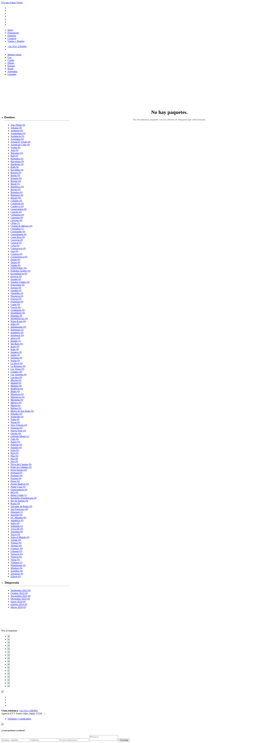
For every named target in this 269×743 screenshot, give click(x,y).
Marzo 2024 (18, 607)
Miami (15, 405)
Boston (16, 181)
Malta (15, 391)
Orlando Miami (20, 436)
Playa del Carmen (21, 464)
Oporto (16, 433)
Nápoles (16, 414)
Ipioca (15, 338)
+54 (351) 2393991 (28, 710)
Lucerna (16, 377)
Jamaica (16, 352)
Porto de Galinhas (21, 467)
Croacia (16, 242)
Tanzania (17, 531)
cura (14, 251)
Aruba (15, 147)
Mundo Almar (14, 54)
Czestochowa (19, 257)
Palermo (16, 444)
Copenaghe (18, 231)
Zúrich (16, 576)
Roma (15, 503)
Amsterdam (18, 133)
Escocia (16, 276)
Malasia (16, 386)
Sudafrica (17, 520)
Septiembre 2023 (21, 590)
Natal (15, 419)
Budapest (17, 195)
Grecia (16, 307)
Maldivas (17, 388)
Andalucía (17, 136)
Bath (15, 167)
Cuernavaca (18, 248)
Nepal (15, 422)
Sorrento (16, 515)
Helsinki (16, 315)
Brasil (10, 68)
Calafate (16, 200)
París (15, 450)
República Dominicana (24, 498)
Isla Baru (17, 343)
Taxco (15, 534)
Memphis (17, 400)
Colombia (17, 228)
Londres (16, 371)
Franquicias (13, 32)
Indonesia (17, 329)
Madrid (16, 383)
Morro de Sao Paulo (22, 411)
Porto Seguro (19, 470)
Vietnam (16, 562)
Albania (16, 128)
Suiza (15, 523)
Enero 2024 (18, 601)
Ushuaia (16, 551)
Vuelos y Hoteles (15, 41)
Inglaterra (17, 332)
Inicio (10, 30)
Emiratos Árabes (20, 271)
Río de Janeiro (19, 500)
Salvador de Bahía (21, 506)
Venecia (16, 557)
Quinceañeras (19, 489)
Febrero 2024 (19, 604)
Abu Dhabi (18, 125)
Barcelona (17, 161)
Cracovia (17, 240)
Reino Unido (19, 495)
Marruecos (17, 397)
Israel (15, 346)
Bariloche (17, 164)
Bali (14, 156)
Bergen (16, 172)
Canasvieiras (18, 209)
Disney (10, 63)
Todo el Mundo (20, 537)
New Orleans (19, 425)
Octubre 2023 (19, 593)
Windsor (16, 568)
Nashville (17, 416)
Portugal (16, 472)
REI (14, 492)
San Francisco (19, 509)
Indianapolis (18, 327)
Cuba (15, 245)
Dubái (15, 259)
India (15, 324)
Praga (15, 481)
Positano (16, 475)
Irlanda (16, 341)
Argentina (12, 71)
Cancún (16, 212)
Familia (16, 290)
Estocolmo (17, 285)
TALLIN (17, 529)
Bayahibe (17, 170)
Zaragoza (17, 573)
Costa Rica (18, 237)
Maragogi (17, 394)
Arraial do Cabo (20, 144)
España (16, 279)
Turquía (16, 545)
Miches (16, 408)
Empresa (11, 35)
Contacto (11, 38)
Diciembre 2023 (20, 598)
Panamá (16, 447)
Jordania (16, 357)
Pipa (14, 456)
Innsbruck (17, 335)
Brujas (15, 189)
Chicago (16, 220)
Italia (15, 349)
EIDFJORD (19, 268)
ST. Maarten (18, 517)
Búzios (16, 198)
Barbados (17, 158)
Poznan (16, 478)
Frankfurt (17, 301)
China (15, 223)
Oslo (15, 439)
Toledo (16, 540)
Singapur (17, 512)
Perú (15, 453)
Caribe (10, 60)
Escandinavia (19, 273)
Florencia (17, 296)
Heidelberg (18, 313)
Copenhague (18, 234)
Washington (18, 565)
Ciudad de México (21, 226)
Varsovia (17, 554)
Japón (15, 355)
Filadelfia (17, 293)
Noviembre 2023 (21, 596)
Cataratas (17, 217)
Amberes (17, 130)
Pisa (14, 458)
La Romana (18, 366)
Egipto (16, 265)
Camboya (17, 206)
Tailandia (17, 526)
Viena (15, 559)
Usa (9, 57)
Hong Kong (18, 321)
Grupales (11, 74)
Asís (14, 150)
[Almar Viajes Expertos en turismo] (11, 2)
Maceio (16, 380)
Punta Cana (18, 486)
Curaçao (16, 254)
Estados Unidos (20, 282)
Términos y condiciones (19, 718)
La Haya (17, 363)
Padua (15, 442)
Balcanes (17, 153)
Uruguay (17, 548)
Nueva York (18, 430)
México (16, 402)
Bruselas (16, 192)
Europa (11, 66)
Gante (15, 304)
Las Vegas (17, 369)
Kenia (15, 360)
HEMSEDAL (19, 318)
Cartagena (17, 214)
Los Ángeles (18, 374)
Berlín (15, 175)
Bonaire (16, 178)
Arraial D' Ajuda (20, 142)
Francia (16, 299)
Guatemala (18, 310)
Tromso (16, 543)
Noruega (17, 428)
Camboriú (17, 203)
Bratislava (17, 186)
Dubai (15, 262)
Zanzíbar (17, 571)
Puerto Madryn (20, 484)
